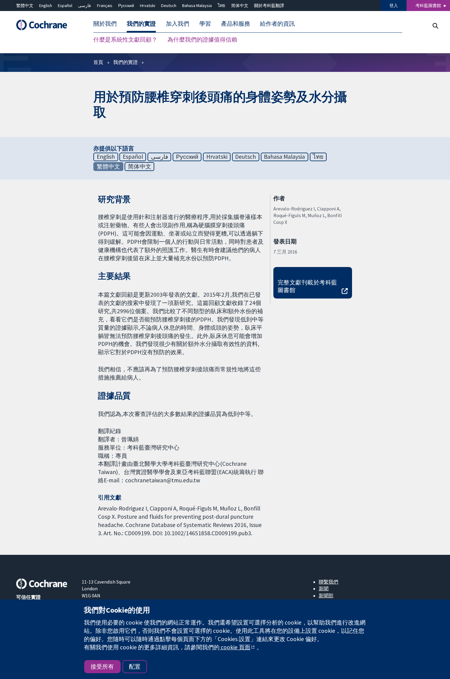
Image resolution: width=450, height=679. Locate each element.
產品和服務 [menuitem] (235, 24)
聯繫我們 (328, 582)
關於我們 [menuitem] (105, 24)
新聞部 (326, 595)
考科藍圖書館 (428, 5)
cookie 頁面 (234, 647)
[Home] (44, 25)
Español (65, 5)
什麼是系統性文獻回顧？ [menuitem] (125, 39)
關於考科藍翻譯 (269, 5)
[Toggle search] (435, 26)
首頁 (98, 62)
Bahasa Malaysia (197, 5)
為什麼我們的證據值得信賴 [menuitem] (202, 39)
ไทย (221, 5)
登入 (393, 5)
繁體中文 (24, 5)
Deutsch (168, 5)
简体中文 (239, 5)
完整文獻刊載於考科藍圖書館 (307, 286)
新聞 (323, 588)
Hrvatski (147, 5)
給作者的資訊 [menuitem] (277, 24)
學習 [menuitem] (205, 24)
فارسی (84, 5)
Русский (126, 5)
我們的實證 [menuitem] (141, 24)
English (45, 5)
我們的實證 (125, 62)
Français (104, 5)
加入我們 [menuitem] (177, 24)
